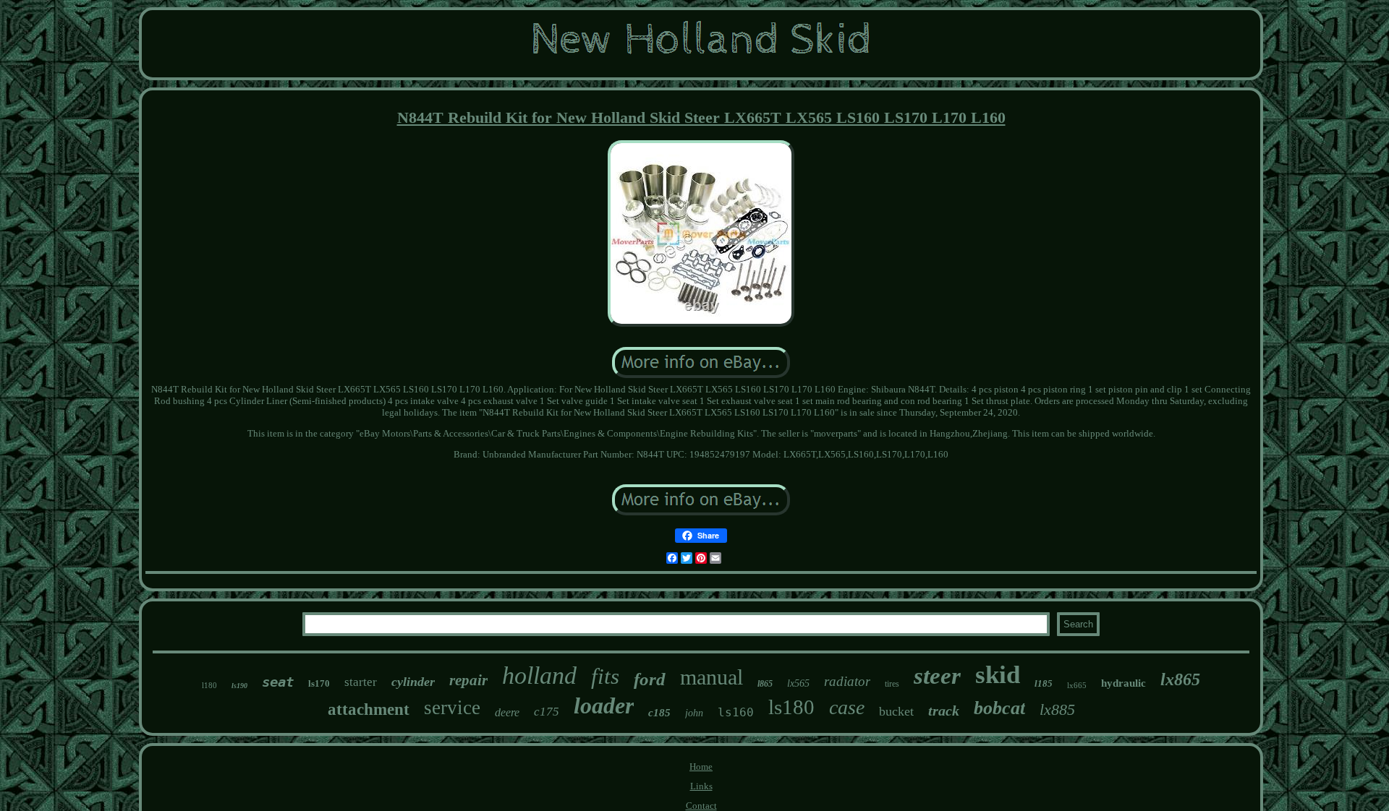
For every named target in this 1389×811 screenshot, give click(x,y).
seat (278, 682)
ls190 (239, 686)
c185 (659, 712)
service (452, 707)
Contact (701, 805)
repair (468, 680)
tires (892, 684)
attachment (368, 709)
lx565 (798, 683)
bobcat (999, 708)
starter (360, 682)
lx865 (1180, 679)
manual (711, 677)
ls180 (791, 706)
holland (539, 675)
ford (650, 679)
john (694, 713)
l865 (765, 684)
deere (507, 712)
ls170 (319, 683)
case (847, 707)
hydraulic (1123, 683)
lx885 (1057, 709)
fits (605, 676)
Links (701, 786)
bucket (896, 711)
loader (604, 705)
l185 (1044, 683)
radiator (847, 681)
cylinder (413, 681)
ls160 (736, 712)
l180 (209, 685)
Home (701, 766)
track (943, 710)
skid (997, 675)
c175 (546, 711)
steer (937, 676)
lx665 (1077, 685)
